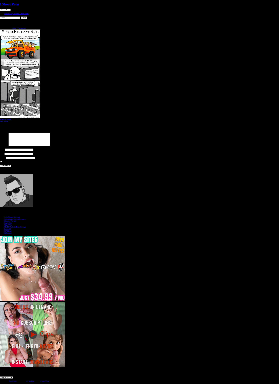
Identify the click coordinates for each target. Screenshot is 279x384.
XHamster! (8, 233)
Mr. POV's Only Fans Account (15, 227)
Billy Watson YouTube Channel (15, 219)
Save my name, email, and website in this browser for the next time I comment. (30, 162)
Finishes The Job (10, 221)
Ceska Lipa (30, 381)
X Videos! (7, 231)
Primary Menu (5, 10)
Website (2, 158)
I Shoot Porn (9, 4)
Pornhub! (7, 229)
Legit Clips (8, 223)
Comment (4, 146)
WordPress (12, 381)
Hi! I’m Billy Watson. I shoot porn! (16, 14)
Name (2, 149)
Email (2, 154)
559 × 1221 (16, 28)
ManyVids (8, 225)
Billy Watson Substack (12, 217)
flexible (23, 28)
